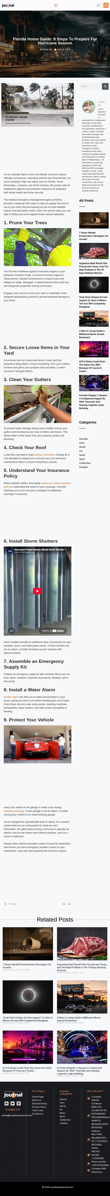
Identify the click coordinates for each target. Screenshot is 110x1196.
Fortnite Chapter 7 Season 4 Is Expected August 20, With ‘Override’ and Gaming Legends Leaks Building (93, 402)
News (82, 455)
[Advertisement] (37, 153)
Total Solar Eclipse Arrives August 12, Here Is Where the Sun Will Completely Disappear (28, 1019)
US (80, 451)
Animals (83, 439)
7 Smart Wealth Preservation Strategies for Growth (94, 235)
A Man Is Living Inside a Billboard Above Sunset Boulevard (92, 334)
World (82, 447)
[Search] (106, 5)
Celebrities (85, 463)
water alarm (12, 697)
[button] (56, 5)
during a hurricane (44, 454)
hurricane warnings (14, 811)
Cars (81, 443)
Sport (82, 459)
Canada (83, 467)
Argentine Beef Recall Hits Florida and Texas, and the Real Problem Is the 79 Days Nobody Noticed (82, 967)
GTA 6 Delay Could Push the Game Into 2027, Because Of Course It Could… (27, 1069)
